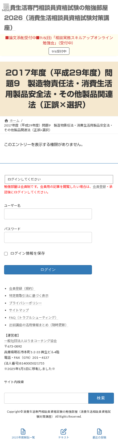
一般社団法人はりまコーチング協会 (30, 341)
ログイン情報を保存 (27, 253)
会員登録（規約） (22, 288)
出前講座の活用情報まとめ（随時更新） (38, 325)
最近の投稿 (99, 437)
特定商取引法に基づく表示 (29, 296)
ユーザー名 (12, 205)
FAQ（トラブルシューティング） (33, 317)
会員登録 (99, 187)
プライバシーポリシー (25, 303)
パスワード (12, 229)
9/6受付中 (59, 51)
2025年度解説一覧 (23, 437)
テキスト (63, 437)
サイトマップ (19, 310)
